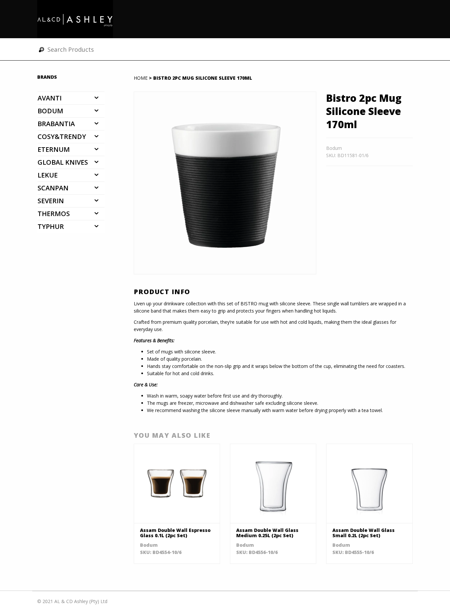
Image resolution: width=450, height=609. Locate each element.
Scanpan (53, 187)
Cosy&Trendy (62, 136)
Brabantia (56, 123)
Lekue (48, 175)
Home (141, 78)
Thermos (54, 213)
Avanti (50, 98)
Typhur (51, 226)
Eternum (54, 149)
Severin (51, 200)
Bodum (50, 110)
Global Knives (63, 162)
